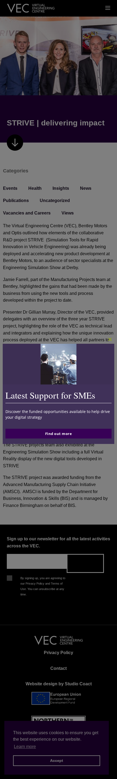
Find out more (58, 433)
